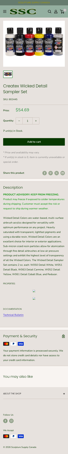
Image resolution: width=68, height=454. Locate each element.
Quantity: (8, 120)
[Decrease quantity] (19, 121)
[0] (62, 11)
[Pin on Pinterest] (50, 173)
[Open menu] (4, 11)
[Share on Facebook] (44, 173)
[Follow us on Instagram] (11, 421)
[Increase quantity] (36, 121)
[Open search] (49, 11)
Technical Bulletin (13, 315)
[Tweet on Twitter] (56, 173)
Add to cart (34, 142)
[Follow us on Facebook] (5, 421)
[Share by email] (62, 173)
